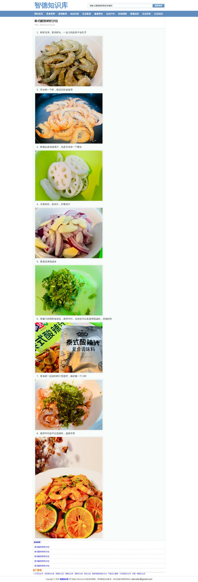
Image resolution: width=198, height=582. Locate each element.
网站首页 (38, 14)
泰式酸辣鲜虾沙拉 (41, 547)
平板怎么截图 (113, 574)
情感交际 (134, 14)
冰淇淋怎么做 (49, 574)
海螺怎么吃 (69, 574)
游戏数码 (62, 14)
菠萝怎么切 (79, 574)
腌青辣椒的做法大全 (99, 574)
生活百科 (146, 14)
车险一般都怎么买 (138, 574)
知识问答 (74, 14)
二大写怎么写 (38, 574)
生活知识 (158, 14)
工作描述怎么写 (125, 574)
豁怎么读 (87, 574)
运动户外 (110, 14)
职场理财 (122, 14)
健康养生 (98, 14)
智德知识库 (51, 5)
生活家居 (86, 14)
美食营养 (50, 14)
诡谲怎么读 (60, 574)
